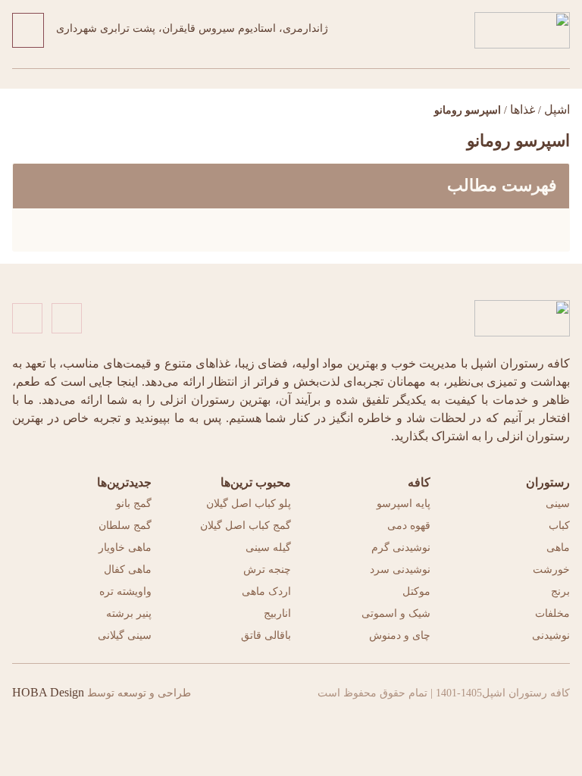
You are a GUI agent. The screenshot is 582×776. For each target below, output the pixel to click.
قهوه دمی (408, 525)
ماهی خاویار (125, 547)
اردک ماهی (266, 591)
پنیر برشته (129, 613)
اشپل (557, 109)
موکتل (416, 591)
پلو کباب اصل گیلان (248, 503)
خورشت (551, 569)
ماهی (558, 547)
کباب (559, 525)
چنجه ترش (267, 569)
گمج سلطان (125, 525)
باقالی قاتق (266, 635)
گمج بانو (134, 503)
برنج (560, 591)
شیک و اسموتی (395, 613)
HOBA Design (48, 692)
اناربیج (277, 613)
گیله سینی (268, 547)
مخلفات (552, 613)
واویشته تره (125, 591)
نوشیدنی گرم (400, 547)
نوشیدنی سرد (400, 569)
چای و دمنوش (399, 635)
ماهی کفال (128, 569)
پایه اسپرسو (403, 503)
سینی (558, 503)
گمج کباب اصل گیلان (245, 525)
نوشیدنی (551, 635)
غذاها (522, 109)
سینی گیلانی (125, 635)
